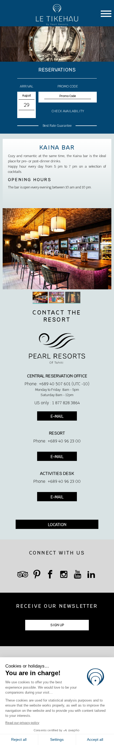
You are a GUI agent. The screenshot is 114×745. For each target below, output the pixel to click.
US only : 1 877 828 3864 (57, 402)
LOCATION (57, 524)
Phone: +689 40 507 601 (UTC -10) (57, 383)
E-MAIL (57, 416)
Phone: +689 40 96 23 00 (57, 441)
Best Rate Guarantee (57, 126)
